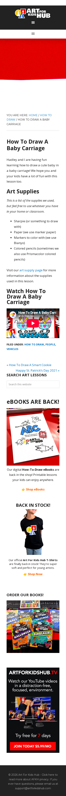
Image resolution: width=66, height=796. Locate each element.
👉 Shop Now (33, 574)
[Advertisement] (33, 73)
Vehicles (12, 349)
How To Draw (34, 344)
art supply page (31, 270)
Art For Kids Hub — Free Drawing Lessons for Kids (33, 13)
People (50, 344)
